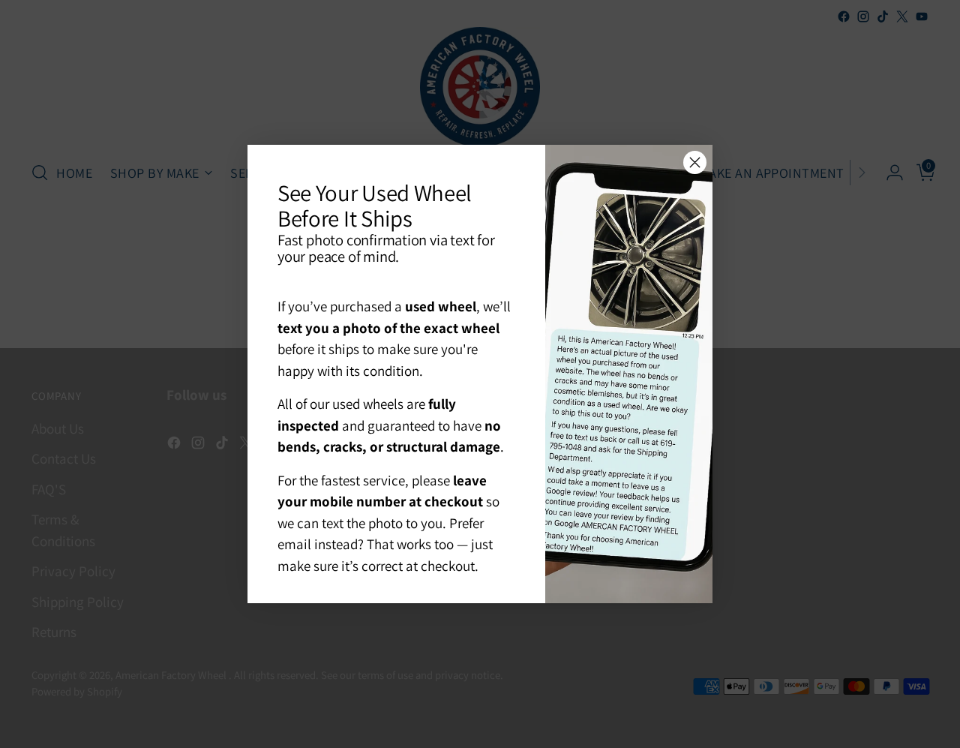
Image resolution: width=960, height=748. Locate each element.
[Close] (694, 162)
